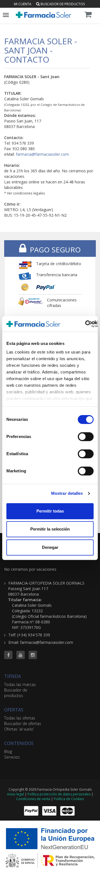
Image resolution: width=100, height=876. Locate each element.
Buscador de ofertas (22, 723)
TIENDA (12, 676)
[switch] (86, 436)
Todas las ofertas (19, 718)
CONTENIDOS (19, 743)
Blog (8, 751)
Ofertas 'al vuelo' (19, 729)
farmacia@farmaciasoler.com (42, 154)
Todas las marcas (20, 684)
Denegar (50, 547)
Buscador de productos (62, 4)
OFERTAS (13, 710)
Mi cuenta (22, 4)
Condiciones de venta (33, 798)
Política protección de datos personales (59, 794)
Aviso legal (15, 794)
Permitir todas (50, 511)
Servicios (12, 757)
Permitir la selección (50, 529)
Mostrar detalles (67, 493)
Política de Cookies (69, 798)
